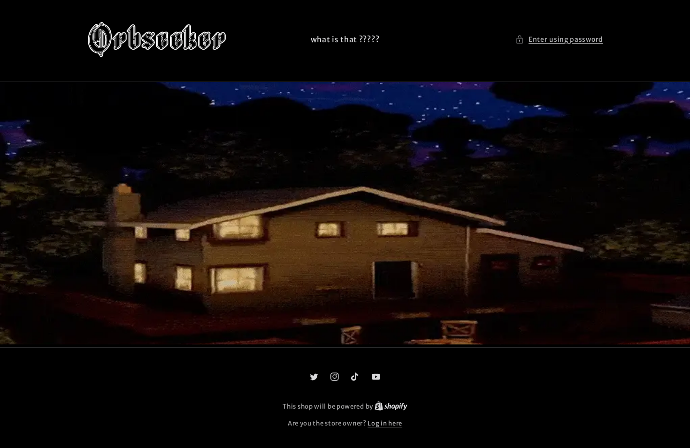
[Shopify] (391, 407)
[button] (559, 39)
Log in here (385, 423)
